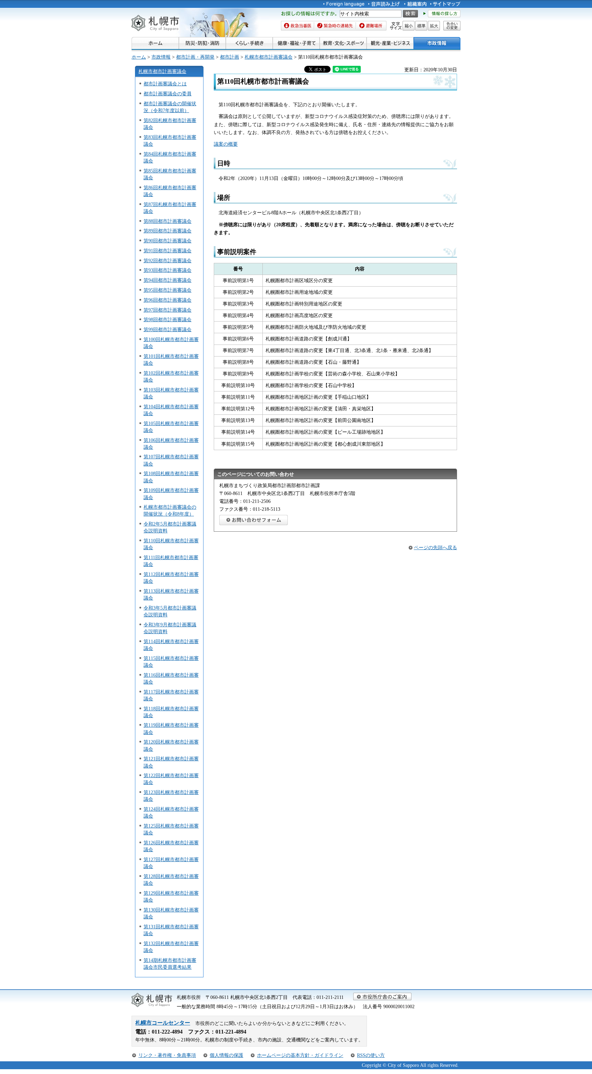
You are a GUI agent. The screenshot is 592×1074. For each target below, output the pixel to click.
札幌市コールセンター (162, 1023)
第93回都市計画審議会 (168, 270)
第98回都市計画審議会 (168, 319)
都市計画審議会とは (165, 83)
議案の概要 (226, 144)
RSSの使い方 (371, 1055)
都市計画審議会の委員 (168, 93)
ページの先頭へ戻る (435, 547)
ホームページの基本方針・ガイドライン (300, 1055)
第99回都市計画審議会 (168, 329)
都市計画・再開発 (195, 57)
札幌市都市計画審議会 (269, 57)
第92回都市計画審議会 (168, 260)
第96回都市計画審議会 (168, 300)
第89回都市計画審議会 (168, 230)
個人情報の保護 (226, 1055)
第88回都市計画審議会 (168, 221)
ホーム (139, 57)
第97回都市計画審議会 (168, 310)
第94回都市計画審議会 (168, 280)
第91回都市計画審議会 (168, 250)
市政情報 (161, 57)
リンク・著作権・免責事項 (167, 1055)
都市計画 (229, 57)
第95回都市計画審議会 (168, 290)
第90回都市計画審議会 (168, 240)
